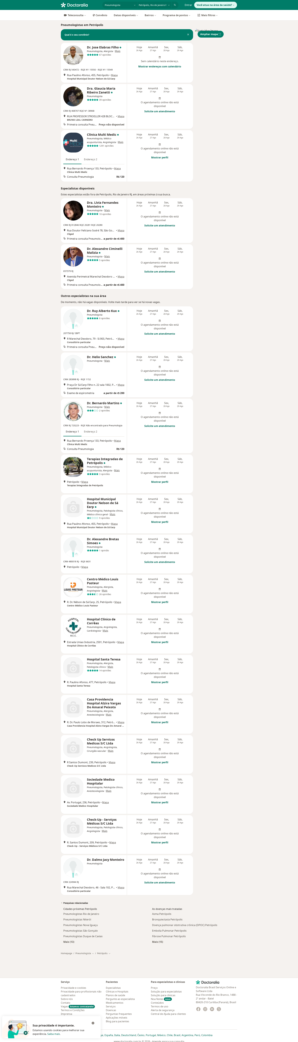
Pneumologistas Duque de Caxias (83, 936)
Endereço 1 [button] (72, 159)
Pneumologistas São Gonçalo (80, 930)
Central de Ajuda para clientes (168, 1014)
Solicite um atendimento (159, 111)
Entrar (188, 5)
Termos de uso (159, 1006)
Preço (154, 988)
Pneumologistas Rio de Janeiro (81, 914)
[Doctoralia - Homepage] (80, 4)
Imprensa (66, 1014)
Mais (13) (68, 942)
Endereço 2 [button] (90, 159)
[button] (188, 35)
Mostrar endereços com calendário (159, 66)
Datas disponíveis (125, 15)
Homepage (66, 953)
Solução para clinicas (163, 995)
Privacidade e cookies (73, 988)
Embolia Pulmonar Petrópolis (169, 930)
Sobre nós (67, 999)
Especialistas (113, 988)
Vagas (77, 1006)
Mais (117, 51)
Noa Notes (161, 999)
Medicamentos (114, 1002)
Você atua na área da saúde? (214, 5)
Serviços (111, 1006)
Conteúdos (157, 1002)
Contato (65, 1002)
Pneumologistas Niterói (77, 919)
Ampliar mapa (209, 34)
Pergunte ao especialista (120, 999)
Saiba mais (53, 1034)
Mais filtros (208, 15)
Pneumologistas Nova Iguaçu (80, 925)
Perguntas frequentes (119, 1014)
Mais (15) (157, 942)
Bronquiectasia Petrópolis (167, 919)
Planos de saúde (115, 995)
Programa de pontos (175, 15)
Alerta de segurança (162, 1010)
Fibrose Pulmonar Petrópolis (169, 936)
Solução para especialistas (166, 991)
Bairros (149, 15)
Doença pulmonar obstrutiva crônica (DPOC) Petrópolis (184, 925)
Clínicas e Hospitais (117, 991)
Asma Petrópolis (161, 914)
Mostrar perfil (159, 157)
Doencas (111, 1010)
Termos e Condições (73, 1010)
